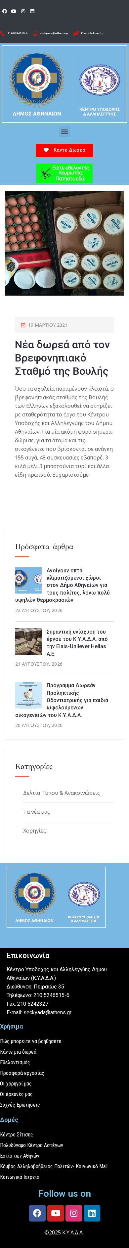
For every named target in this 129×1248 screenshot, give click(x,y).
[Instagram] (23, 11)
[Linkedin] (32, 11)
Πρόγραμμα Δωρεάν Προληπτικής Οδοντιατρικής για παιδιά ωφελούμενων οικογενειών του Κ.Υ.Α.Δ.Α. (61, 700)
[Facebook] (4, 11)
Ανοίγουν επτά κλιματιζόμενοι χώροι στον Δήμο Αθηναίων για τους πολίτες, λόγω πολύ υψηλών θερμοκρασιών (62, 585)
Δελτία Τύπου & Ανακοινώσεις (61, 792)
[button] (64, 131)
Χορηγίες (34, 830)
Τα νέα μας (36, 811)
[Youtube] (14, 11)
